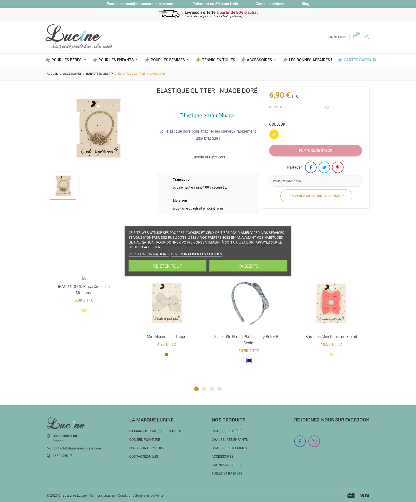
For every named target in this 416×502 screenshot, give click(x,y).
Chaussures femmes (229, 448)
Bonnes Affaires (226, 465)
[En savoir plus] (96, 267)
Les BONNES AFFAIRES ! (310, 60)
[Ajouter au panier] (73, 267)
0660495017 (62, 456)
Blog (305, 3)
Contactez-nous (143, 456)
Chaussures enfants (230, 439)
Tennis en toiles (218, 60)
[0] (355, 37)
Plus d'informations (149, 253)
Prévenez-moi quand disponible (316, 196)
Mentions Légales (102, 495)
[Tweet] (324, 167)
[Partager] (311, 167)
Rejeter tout (167, 266)
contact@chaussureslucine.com (147, 3)
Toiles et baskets (227, 473)
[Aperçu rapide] (84, 267)
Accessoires (222, 456)
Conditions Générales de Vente (140, 495)
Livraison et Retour (146, 448)
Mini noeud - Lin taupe (84, 336)
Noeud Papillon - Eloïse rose (332, 336)
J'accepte (249, 266)
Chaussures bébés (227, 431)
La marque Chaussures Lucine (155, 431)
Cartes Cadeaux (360, 60)
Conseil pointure (270, 3)
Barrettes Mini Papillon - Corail (249, 336)
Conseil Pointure (144, 439)
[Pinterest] (338, 167)
